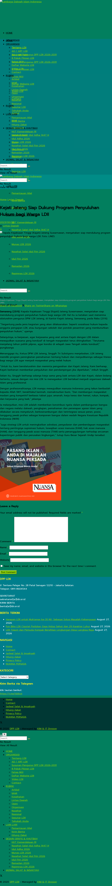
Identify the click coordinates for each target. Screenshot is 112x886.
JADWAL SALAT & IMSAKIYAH (22, 281)
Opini (15, 93)
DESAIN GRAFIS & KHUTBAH (21, 128)
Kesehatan (18, 86)
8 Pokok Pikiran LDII (23, 58)
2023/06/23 (7, 222)
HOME (9, 33)
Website (4, 560)
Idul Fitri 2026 (20, 259)
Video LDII (17, 68)
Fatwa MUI (17, 76)
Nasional (16, 103)
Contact (16, 72)
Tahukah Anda (20, 110)
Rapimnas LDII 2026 (23, 273)
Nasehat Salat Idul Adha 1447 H (30, 230)
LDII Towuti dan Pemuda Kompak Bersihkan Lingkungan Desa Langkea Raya (50, 630)
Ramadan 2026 (20, 266)
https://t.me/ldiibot (11, 693)
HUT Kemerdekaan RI (24, 222)
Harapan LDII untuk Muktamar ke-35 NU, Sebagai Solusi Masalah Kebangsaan (51, 619)
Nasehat (16, 100)
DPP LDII (14, 728)
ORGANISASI (13, 40)
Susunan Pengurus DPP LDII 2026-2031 (34, 62)
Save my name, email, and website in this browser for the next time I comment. (50, 566)
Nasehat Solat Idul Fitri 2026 (28, 251)
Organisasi (18, 96)
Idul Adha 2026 (21, 138)
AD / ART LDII (20, 51)
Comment (6, 541)
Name (4, 547)
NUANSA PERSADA (16, 664)
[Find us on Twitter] (1, 723)
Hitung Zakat (19, 124)
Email (4, 553)
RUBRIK (10, 75)
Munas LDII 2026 (21, 244)
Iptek (14, 82)
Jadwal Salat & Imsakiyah (20, 653)
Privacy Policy (13, 660)
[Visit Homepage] (21, 1)
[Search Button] (29, 291)
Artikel (15, 79)
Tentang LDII (19, 47)
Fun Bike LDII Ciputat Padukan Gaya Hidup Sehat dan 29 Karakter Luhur (48, 626)
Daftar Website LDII (23, 84)
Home (3, 199)
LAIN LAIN (11, 114)
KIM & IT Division (47, 728)
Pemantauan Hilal (22, 193)
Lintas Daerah (20, 89)
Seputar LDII (19, 171)
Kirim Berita (18, 121)
